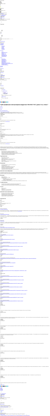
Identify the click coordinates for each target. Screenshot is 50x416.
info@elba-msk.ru (2, 17)
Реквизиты (3, 48)
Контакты (1, 390)
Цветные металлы (4, 56)
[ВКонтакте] (0, 102)
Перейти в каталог (2, 414)
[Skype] (6, 102)
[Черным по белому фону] (0, 4)
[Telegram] (7, 102)
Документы (3, 49)
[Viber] (4, 102)
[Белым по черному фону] (0, 5)
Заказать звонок (2, 16)
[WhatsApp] (5, 102)
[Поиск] (1, 32)
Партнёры (1, 389)
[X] (3, 102)
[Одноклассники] (1, 102)
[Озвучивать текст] (0, 11)
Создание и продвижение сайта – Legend (5, 407)
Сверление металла (4, 60)
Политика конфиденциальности (4, 406)
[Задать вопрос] (0, 118)
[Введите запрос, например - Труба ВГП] (1, 39)
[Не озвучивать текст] (0, 12)
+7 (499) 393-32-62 (2, 41)
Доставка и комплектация (4, 209)
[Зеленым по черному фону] (0, 7)
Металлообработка (4, 61)
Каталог (1, 387)
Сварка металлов (4, 59)
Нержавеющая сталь (4, 55)
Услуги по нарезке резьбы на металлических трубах (7, 227)
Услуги (1, 388)
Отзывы (3, 47)
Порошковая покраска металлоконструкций (7, 63)
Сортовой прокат (4, 54)
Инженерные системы (4, 52)
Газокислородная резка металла (4, 214)
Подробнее (2, 319)
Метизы (3, 53)
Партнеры (3, 46)
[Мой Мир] (2, 102)
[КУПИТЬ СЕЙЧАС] (1, 237)
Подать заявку (2, 24)
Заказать (2, 218)
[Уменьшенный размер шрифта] (0, 1)
